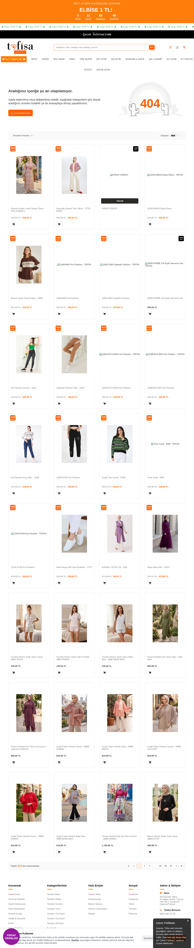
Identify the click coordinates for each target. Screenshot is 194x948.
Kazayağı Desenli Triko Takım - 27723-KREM (73, 209)
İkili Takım (59, 59)
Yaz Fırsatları (13, 59)
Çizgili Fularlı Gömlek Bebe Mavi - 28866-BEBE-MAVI (71, 837)
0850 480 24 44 (167, 914)
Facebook (133, 894)
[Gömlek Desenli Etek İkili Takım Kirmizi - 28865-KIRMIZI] (120, 802)
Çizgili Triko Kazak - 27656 (113, 477)
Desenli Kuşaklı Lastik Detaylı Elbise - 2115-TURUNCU (28, 209)
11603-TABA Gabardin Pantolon (115, 298)
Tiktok (131, 904)
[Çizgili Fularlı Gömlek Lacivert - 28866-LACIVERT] (165, 713)
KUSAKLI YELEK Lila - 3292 (114, 567)
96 (166, 866)
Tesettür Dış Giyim (56, 918)
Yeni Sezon (86, 59)
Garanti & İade (15, 913)
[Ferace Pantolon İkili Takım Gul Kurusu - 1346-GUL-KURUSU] (29, 713)
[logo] (20, 45)
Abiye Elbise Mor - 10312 (158, 567)
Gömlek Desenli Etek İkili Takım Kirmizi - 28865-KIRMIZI (119, 837)
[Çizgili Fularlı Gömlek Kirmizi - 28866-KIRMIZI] (29, 802)
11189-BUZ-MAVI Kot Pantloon (160, 388)
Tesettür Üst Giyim (56, 913)
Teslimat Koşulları (16, 899)
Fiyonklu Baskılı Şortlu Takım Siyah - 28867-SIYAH (27, 658)
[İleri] (176, 866)
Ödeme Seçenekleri (97, 909)
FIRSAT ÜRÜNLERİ (11, 936)
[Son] (181, 866)
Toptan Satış (94, 894)
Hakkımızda (14, 894)
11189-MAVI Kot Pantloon (67, 298)
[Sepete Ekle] (13, 224)
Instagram (133, 899)
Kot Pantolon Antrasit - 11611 (23, 388)
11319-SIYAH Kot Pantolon (23, 567)
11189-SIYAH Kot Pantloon (68, 477)
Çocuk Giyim (103, 70)
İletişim (91, 913)
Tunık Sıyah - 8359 (155, 477)
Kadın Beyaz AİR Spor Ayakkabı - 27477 (74, 567)
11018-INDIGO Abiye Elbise (159, 208)
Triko (72, 59)
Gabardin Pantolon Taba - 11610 (70, 388)
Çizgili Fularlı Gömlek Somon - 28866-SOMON (73, 747)
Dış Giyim (116, 59)
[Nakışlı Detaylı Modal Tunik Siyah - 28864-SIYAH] (165, 802)
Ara (152, 47)
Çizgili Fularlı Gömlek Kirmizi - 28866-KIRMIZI (27, 837)
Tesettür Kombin (55, 904)
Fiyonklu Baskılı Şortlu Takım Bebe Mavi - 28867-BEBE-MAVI (117, 658)
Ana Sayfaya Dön (22, 113)
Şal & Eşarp (155, 59)
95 (160, 866)
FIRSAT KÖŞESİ (109, 208)
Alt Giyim (171, 59)
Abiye (34, 59)
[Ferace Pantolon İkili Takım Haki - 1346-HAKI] (165, 623)
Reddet (75, 940)
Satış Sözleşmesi (16, 909)
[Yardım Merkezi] (170, 47)
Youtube (133, 909)
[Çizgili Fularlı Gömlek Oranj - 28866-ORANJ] (120, 713)
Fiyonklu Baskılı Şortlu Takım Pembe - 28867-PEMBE (73, 658)
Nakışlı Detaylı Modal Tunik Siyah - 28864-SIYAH (163, 837)
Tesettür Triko (53, 909)
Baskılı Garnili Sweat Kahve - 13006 (27, 298)
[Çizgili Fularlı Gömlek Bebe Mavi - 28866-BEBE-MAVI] (74, 802)
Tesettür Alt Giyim (55, 923)
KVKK (11, 923)
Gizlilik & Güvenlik (16, 918)
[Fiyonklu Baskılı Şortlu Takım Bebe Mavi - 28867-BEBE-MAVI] (120, 623)
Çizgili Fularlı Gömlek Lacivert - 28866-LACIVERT (164, 747)
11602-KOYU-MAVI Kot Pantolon (116, 388)
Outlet (88, 70)
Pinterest (133, 913)
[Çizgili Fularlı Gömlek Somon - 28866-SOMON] (74, 713)
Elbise (45, 59)
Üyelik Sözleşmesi (17, 904)
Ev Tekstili (187, 59)
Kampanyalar (94, 899)
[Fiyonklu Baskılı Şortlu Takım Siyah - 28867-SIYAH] (29, 623)
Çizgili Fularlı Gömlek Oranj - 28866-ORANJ (118, 747)
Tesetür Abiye (53, 894)
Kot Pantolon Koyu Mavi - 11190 (25, 477)
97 (171, 866)
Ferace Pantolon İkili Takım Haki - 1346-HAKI (165, 658)
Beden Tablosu (95, 904)
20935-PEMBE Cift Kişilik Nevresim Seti (165, 298)
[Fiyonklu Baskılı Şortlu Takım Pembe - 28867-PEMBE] (74, 623)
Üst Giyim (101, 59)
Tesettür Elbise (54, 899)
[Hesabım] (177, 47)
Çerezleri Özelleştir (153, 938)
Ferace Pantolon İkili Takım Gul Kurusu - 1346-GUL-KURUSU (29, 747)
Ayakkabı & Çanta (134, 59)
